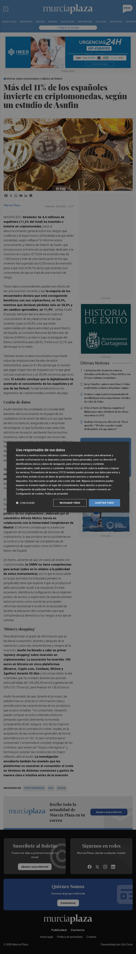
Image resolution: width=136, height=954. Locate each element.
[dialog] (68, 477)
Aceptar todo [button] (104, 502)
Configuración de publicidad (31, 489)
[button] (25, 503)
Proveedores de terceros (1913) (48, 472)
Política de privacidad (56, 493)
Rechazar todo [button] (70, 502)
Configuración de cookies (30, 493)
